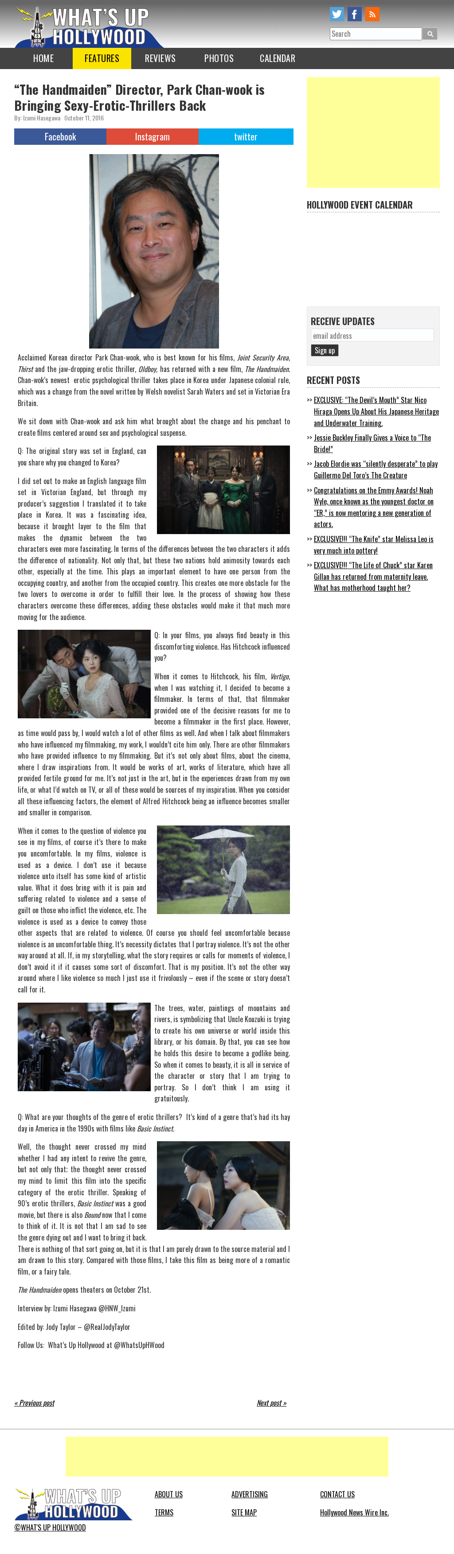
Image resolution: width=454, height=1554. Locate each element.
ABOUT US (169, 1494)
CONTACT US (337, 1494)
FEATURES (102, 58)
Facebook (60, 136)
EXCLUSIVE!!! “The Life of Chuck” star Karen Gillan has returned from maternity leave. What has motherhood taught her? (373, 576)
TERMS (164, 1512)
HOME (43, 58)
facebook (355, 14)
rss (372, 14)
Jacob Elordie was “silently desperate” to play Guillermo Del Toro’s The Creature (376, 469)
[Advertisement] (373, 132)
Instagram (152, 136)
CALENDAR (277, 58)
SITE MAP (244, 1512)
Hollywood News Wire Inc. (354, 1512)
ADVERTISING (249, 1494)
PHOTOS (219, 58)
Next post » (271, 1402)
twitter (337, 14)
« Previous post (34, 1402)
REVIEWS (160, 58)
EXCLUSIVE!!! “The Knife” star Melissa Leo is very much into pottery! (374, 545)
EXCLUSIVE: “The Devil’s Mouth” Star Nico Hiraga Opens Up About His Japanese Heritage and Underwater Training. (376, 411)
